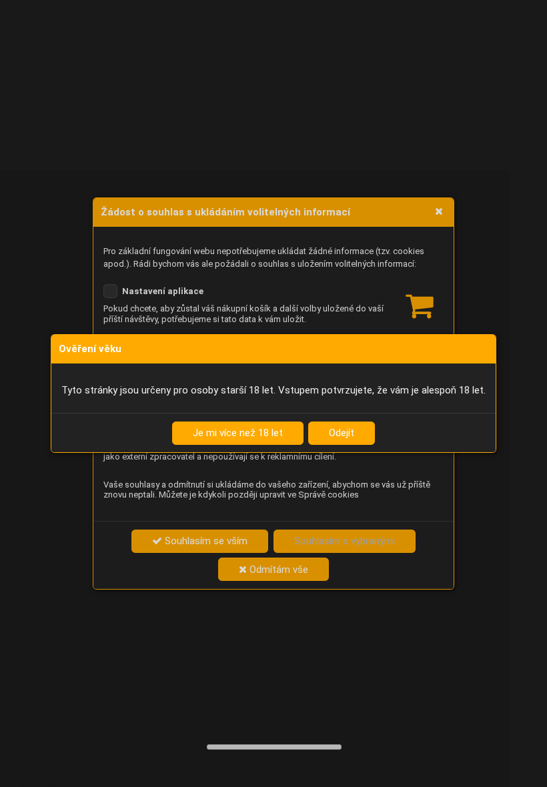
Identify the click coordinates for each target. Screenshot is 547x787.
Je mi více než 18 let (238, 433)
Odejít (341, 433)
